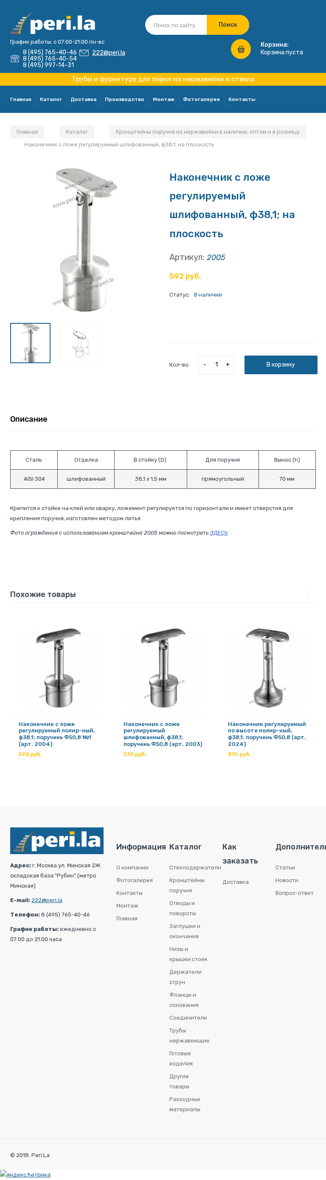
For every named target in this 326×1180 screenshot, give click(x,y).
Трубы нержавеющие (189, 1035)
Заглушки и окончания (184, 931)
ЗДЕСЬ (219, 533)
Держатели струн (185, 977)
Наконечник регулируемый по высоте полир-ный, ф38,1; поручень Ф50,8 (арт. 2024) (267, 734)
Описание (29, 419)
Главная (20, 99)
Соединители (188, 1018)
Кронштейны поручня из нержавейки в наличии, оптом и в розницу (208, 132)
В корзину (281, 364)
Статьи (285, 867)
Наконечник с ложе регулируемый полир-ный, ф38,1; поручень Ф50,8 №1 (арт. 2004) (57, 734)
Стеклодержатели (189, 867)
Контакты (241, 99)
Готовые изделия (181, 1058)
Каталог (51, 99)
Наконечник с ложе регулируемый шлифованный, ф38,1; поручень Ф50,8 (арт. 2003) (163, 734)
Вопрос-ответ (294, 893)
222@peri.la (108, 52)
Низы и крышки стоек (188, 954)
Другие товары (179, 1081)
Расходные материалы (184, 1104)
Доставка (83, 99)
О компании (132, 867)
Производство (124, 99)
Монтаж (163, 99)
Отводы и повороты (182, 908)
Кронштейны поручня (187, 885)
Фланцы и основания (184, 1000)
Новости (286, 880)
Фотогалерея (201, 99)
